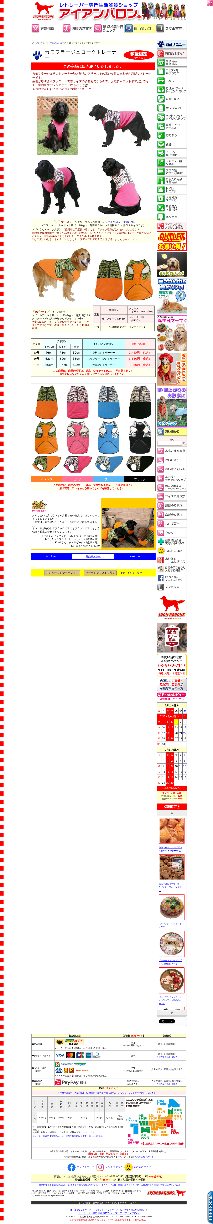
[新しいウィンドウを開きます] (108, 32)
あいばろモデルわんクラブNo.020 (118, 222)
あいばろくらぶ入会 (106, 1184)
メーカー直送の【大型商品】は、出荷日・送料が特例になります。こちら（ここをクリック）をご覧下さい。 (109, 1092)
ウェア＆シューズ (57, 42)
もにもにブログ (142, 1167)
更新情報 (43, 1184)
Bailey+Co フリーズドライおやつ (170, 846)
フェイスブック (85, 1167)
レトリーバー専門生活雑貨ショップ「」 (109, 1213)
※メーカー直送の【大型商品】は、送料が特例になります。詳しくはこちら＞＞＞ (71, 1136)
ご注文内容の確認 (149, 1184)
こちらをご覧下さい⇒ (143, 1156)
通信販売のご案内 (58, 1184)
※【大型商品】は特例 (167, 1057)
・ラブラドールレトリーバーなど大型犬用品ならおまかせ (108, 1210)
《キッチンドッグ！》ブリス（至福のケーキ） (170, 959)
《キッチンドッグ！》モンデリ (170, 923)
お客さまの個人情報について (81, 1184)
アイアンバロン (39, 42)
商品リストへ (93, 556)
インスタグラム (114, 1167)
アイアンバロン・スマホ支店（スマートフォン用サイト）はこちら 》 (108, 1203)
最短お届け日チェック (128, 1184)
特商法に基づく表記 (169, 1184)
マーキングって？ (132, 572)
